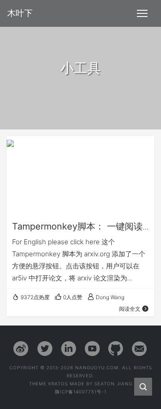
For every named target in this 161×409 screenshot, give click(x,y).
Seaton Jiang (113, 383)
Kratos (58, 383)
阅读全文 (129, 308)
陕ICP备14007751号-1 (80, 391)
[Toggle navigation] (142, 13)
